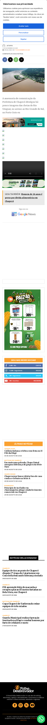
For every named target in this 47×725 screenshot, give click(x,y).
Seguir (38, 369)
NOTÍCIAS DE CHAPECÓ (12, 459)
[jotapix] (4, 44)
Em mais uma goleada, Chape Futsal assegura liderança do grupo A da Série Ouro (23, 463)
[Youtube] (32, 704)
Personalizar (23, 33)
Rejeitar (24, 39)
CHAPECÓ (6, 567)
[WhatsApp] (15, 58)
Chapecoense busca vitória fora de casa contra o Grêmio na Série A (23, 476)
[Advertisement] (23, 251)
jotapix (9, 44)
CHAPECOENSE (9, 473)
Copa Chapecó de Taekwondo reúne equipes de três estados (21, 603)
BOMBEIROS (9, 484)
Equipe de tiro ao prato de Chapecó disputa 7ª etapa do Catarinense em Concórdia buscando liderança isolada (22, 572)
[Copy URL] (21, 58)
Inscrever (37, 379)
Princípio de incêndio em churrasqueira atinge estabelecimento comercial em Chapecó (22, 488)
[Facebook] (4, 58)
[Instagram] (20, 704)
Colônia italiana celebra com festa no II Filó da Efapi (23, 450)
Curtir (38, 364)
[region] (23, 22)
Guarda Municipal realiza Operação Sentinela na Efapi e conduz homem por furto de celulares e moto (23, 619)
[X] (10, 58)
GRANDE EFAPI (9, 447)
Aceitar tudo (23, 26)
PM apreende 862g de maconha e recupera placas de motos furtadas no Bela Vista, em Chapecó (21, 588)
